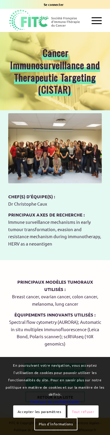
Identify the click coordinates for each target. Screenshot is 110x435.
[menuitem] (54, 4)
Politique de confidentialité (55, 401)
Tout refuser (83, 411)
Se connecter (54, 4)
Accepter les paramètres (39, 411)
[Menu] (94, 20)
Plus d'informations (56, 424)
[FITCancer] (45, 20)
